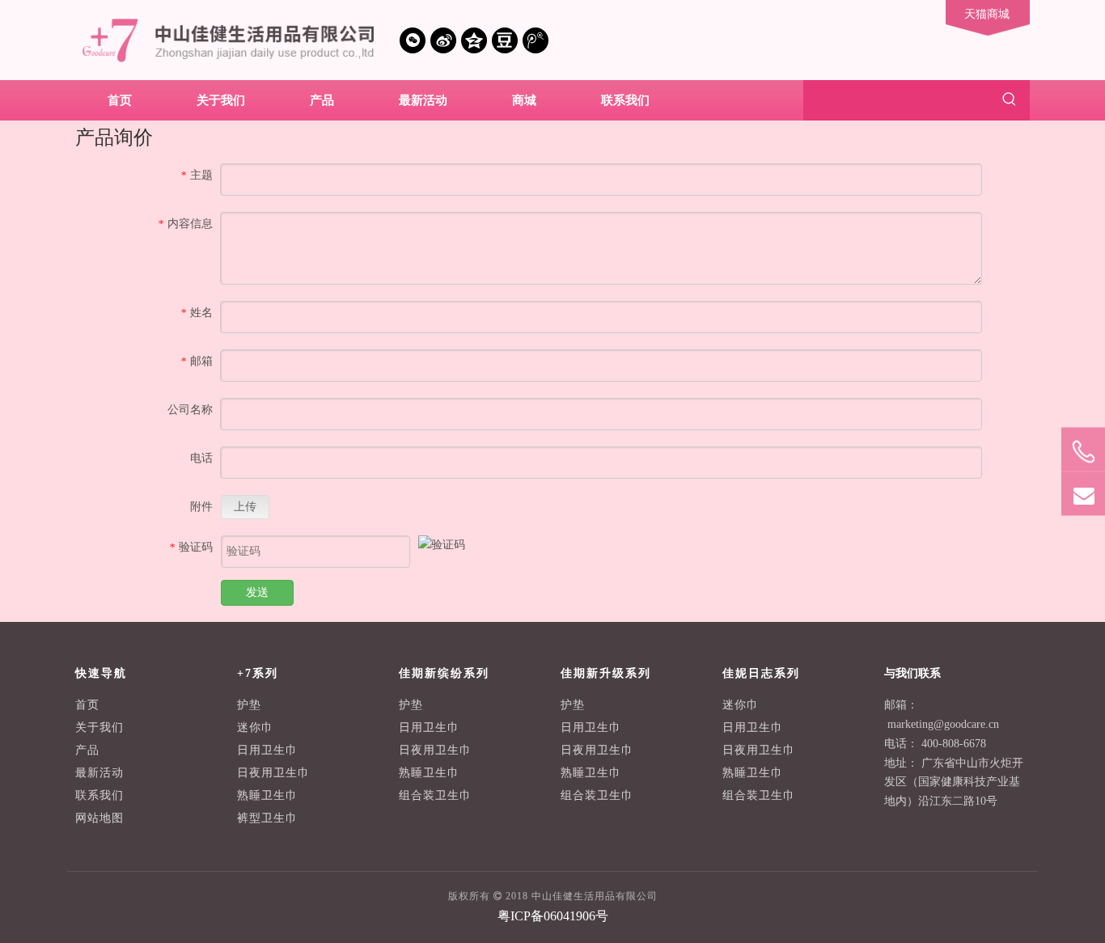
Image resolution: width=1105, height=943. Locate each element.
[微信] (412, 40)
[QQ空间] (474, 40)
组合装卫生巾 (435, 795)
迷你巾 (255, 727)
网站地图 (99, 818)
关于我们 (99, 727)
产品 (87, 750)
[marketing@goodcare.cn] (1083, 494)
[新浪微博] (443, 40)
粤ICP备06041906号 (552, 916)
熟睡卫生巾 (267, 795)
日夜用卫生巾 (273, 773)
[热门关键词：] (1009, 100)
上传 (245, 507)
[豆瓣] (505, 40)
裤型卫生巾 (267, 818)
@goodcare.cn (966, 724)
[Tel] (1083, 452)
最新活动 (99, 773)
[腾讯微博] (535, 40)
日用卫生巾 (267, 750)
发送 (257, 592)
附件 (201, 507)
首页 (87, 705)
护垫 (249, 705)
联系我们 (99, 795)
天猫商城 (987, 14)
